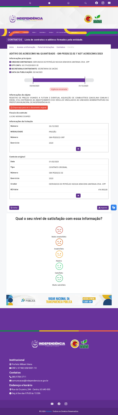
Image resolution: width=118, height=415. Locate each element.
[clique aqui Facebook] (59, 403)
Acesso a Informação (26, 47)
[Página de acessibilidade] (68, 3)
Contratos (61, 47)
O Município (26, 32)
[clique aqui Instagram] (65, 403)
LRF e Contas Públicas (62, 32)
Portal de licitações (46, 47)
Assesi (49, 411)
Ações (34, 32)
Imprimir (103, 208)
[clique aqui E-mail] (52, 403)
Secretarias (42, 32)
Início (11, 47)
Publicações (74, 32)
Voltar (15, 208)
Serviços (51, 32)
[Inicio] (9, 32)
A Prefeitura (16, 32)
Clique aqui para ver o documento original (29, 108)
